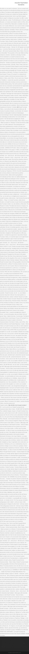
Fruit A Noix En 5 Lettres (15, 645)
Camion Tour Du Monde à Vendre (14, 643)
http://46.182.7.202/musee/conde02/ (17, 405)
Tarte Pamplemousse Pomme (9, 641)
